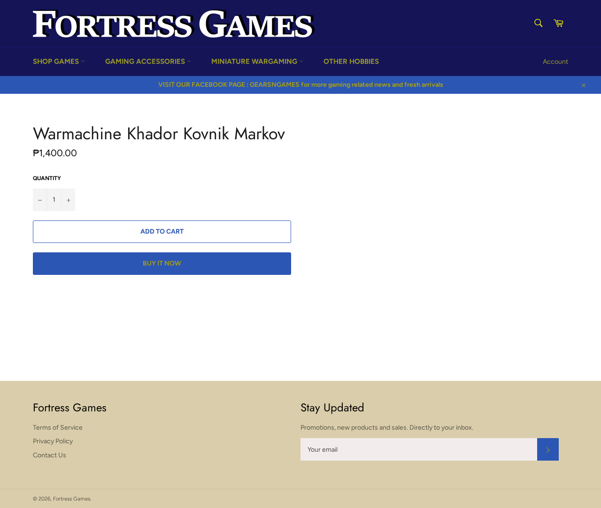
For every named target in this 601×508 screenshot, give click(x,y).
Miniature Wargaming (255, 61)
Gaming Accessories (146, 61)
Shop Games (57, 61)
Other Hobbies (351, 61)
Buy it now (162, 263)
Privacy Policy (53, 441)
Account (555, 62)
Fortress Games (71, 498)
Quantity (47, 178)
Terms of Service (58, 428)
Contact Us (49, 455)
